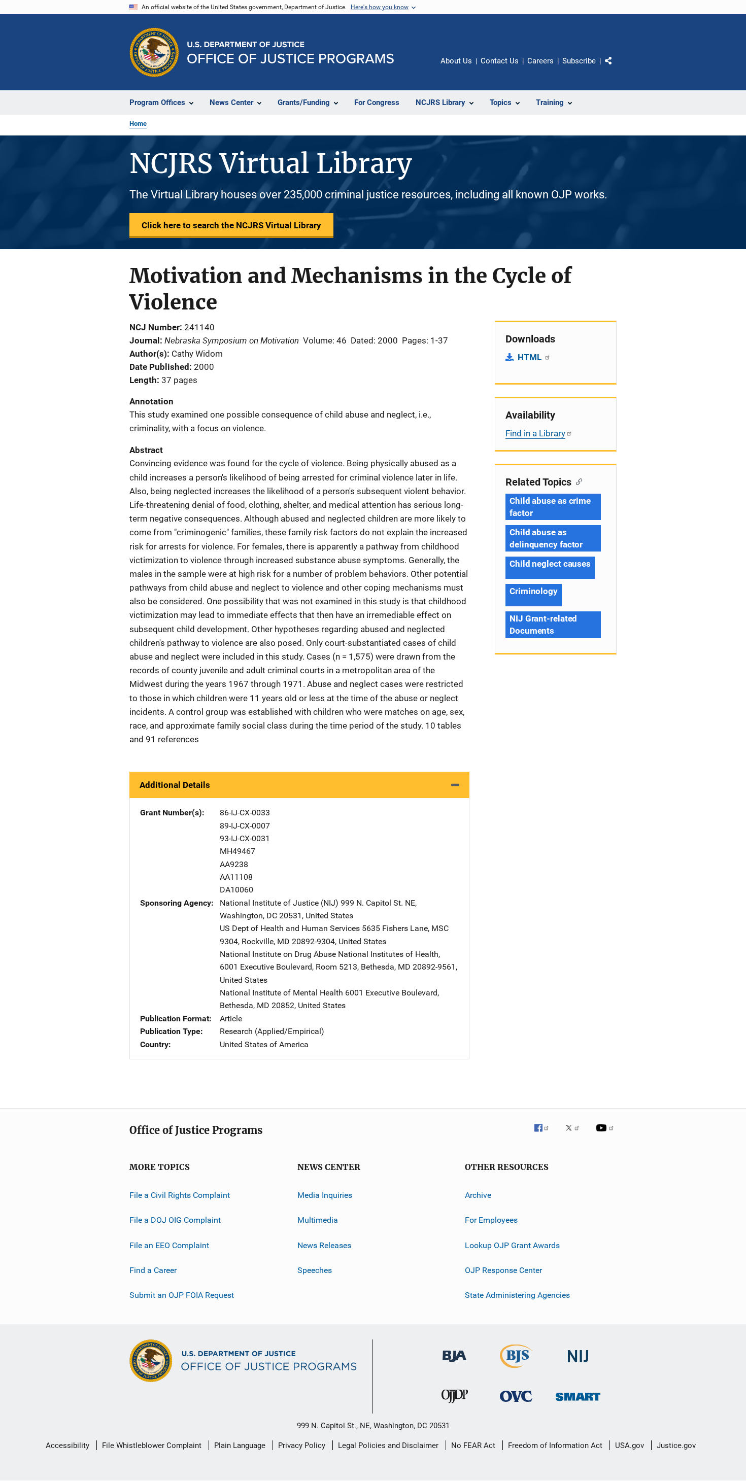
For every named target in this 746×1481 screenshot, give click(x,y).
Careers (540, 60)
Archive (478, 1195)
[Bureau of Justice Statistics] (516, 1370)
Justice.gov (676, 1445)
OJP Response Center (503, 1270)
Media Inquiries (324, 1195)
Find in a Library (535, 433)
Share (616, 68)
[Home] (290, 52)
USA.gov (629, 1445)
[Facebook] (545, 1135)
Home (138, 123)
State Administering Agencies (517, 1295)
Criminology (534, 591)
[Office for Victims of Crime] (516, 1403)
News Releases (324, 1245)
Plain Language (239, 1445)
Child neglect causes (550, 564)
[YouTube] (606, 1135)
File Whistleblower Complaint (151, 1445)
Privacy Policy (301, 1445)
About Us (456, 60)
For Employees (491, 1220)
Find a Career (153, 1270)
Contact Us (500, 60)
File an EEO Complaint (169, 1245)
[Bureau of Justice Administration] (454, 1363)
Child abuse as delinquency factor (546, 538)
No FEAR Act (473, 1445)
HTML (531, 357)
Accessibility (67, 1445)
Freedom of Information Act (555, 1445)
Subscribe (579, 60)
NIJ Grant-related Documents (543, 624)
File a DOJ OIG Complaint (175, 1220)
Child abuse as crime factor (550, 507)
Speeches (314, 1270)
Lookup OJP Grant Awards (512, 1245)
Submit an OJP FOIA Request (181, 1295)
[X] (576, 1135)
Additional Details (175, 785)
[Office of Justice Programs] (154, 52)
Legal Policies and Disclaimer (388, 1445)
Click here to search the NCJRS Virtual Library (231, 225)
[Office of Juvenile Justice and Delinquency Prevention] (455, 1405)
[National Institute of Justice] (578, 1364)
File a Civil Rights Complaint (179, 1195)
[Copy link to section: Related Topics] (576, 481)
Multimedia (317, 1220)
